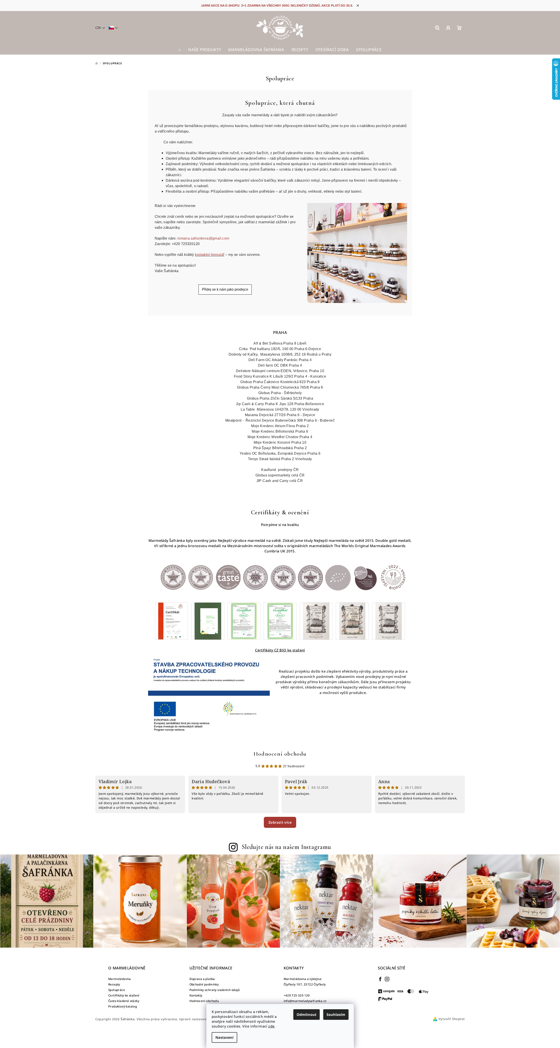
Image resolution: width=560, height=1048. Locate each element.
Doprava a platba (202, 979)
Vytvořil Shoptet (452, 1019)
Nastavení (224, 1037)
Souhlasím (336, 1014)
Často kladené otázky (123, 1001)
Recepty (114, 984)
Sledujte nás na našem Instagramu (286, 847)
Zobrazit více (280, 822)
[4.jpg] (280, 620)
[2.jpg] (207, 620)
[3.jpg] (243, 620)
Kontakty (195, 995)
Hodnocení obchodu (280, 753)
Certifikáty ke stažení (124, 995)
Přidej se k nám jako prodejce (225, 289)
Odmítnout (306, 1014)
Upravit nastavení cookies (199, 1019)
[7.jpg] (388, 620)
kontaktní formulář (209, 254)
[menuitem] (179, 49)
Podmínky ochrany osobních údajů (214, 990)
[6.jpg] (352, 620)
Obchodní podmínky (204, 984)
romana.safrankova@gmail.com (203, 238)
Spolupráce (116, 990)
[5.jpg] (316, 620)
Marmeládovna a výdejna (302, 979)
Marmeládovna (119, 979)
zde (271, 1026)
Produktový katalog (122, 1006)
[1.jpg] (171, 620)
